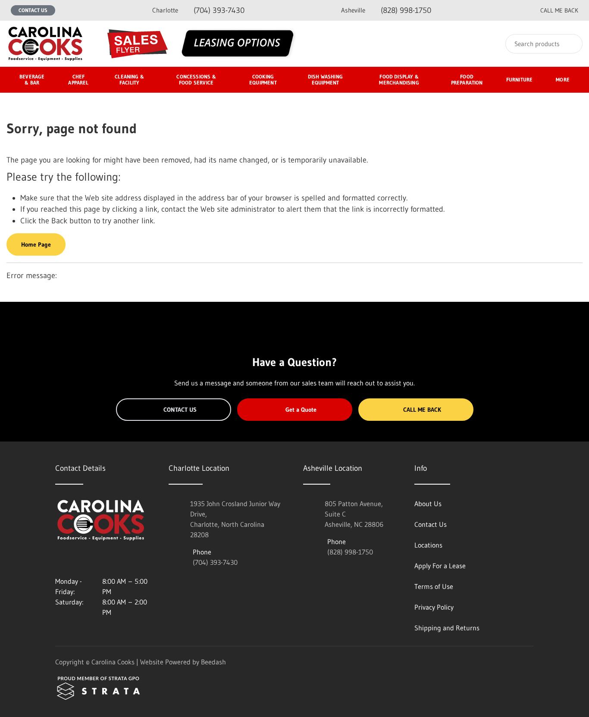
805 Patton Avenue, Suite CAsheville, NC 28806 (354, 514)
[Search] (570, 43)
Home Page (36, 244)
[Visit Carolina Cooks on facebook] (77, 560)
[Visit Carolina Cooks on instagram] (59, 560)
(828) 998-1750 (386, 10)
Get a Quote (300, 409)
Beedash (213, 662)
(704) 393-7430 (198, 10)
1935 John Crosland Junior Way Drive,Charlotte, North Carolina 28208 (235, 519)
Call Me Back (422, 409)
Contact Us (33, 10)
